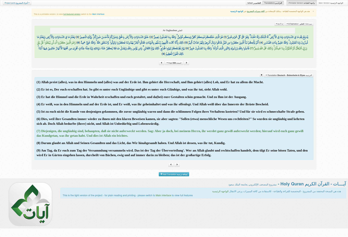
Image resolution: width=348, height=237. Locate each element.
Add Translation (174, 174)
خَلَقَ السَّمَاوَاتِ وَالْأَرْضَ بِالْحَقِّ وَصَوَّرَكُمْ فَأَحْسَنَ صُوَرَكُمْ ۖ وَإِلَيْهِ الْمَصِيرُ (114, 37)
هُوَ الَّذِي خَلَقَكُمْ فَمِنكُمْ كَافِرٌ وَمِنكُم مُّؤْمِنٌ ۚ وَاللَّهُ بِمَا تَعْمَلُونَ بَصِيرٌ (188, 37)
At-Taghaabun (300, 24)
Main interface (98, 14)
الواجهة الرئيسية (236, 11)
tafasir (254, 2)
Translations (273, 2)
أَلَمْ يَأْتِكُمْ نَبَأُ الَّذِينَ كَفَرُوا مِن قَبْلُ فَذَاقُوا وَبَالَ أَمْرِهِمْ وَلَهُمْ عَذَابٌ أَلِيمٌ (224, 43)
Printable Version (302, 2)
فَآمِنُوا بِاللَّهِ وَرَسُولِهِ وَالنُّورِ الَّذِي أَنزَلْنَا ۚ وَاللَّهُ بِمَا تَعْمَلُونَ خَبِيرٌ (219, 48)
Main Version (331, 2)
